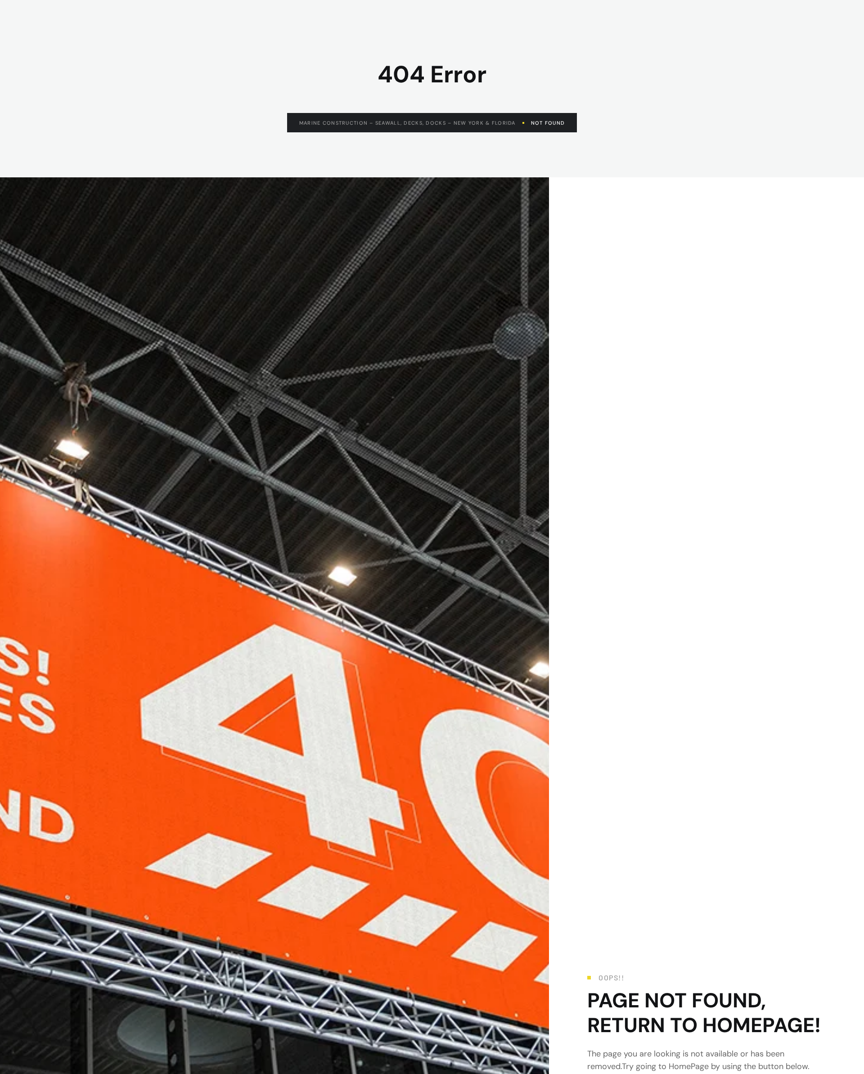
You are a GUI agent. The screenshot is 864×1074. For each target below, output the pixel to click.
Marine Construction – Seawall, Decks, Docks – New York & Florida (407, 123)
